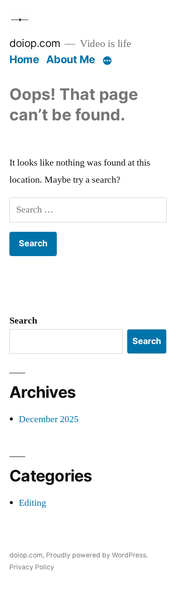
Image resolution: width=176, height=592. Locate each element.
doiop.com (35, 43)
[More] (107, 61)
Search (23, 321)
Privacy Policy (31, 567)
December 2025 (49, 419)
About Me (70, 59)
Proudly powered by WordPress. (97, 555)
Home (24, 59)
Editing (32, 503)
